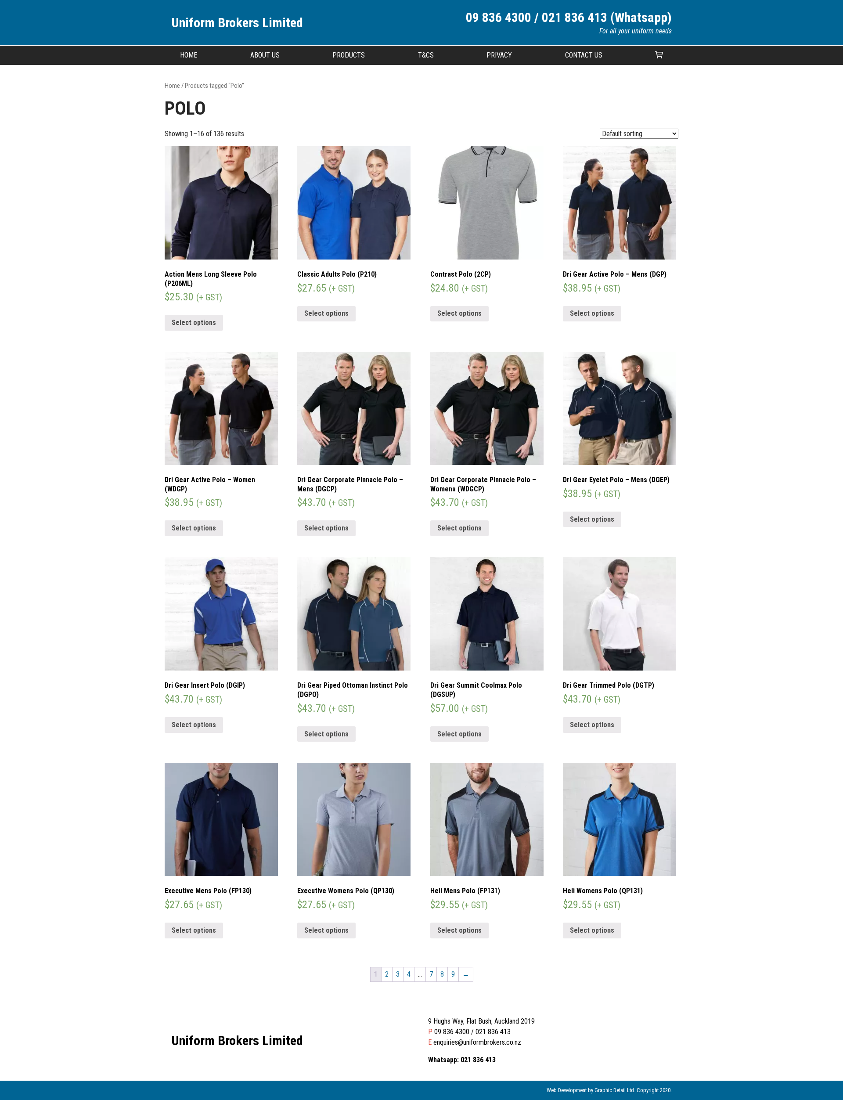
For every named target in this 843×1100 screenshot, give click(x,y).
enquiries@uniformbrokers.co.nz (477, 1042)
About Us (265, 55)
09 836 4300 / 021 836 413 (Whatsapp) (569, 17)
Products (348, 55)
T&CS (426, 55)
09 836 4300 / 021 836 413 (472, 1032)
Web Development (567, 1090)
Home (188, 55)
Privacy (499, 55)
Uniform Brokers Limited (237, 22)
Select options (194, 322)
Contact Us (583, 55)
